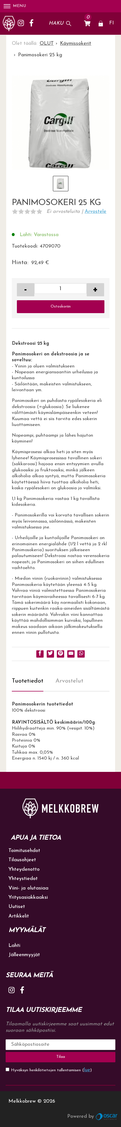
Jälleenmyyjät (24, 955)
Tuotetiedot (27, 681)
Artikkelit (18, 916)
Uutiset (16, 906)
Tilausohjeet (22, 860)
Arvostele (95, 211)
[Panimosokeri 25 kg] (60, 124)
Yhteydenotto (24, 869)
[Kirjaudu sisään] (100, 23)
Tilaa (60, 1057)
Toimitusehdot (24, 850)
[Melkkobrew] (9, 23)
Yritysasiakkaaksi (28, 897)
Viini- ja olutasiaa (28, 888)
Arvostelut (69, 681)
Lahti (14, 945)
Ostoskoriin (61, 306)
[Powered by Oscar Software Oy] (107, 1116)
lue (87, 1070)
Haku (56, 23)
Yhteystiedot (23, 878)
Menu (19, 6)
